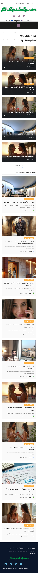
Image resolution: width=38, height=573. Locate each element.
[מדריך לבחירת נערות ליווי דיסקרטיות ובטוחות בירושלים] (19, 350)
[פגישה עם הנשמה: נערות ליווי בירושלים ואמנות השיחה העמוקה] (19, 513)
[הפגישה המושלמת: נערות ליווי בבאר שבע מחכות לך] (19, 152)
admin (30, 210)
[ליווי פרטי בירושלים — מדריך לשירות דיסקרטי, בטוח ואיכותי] (19, 267)
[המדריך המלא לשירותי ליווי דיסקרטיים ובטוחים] (19, 130)
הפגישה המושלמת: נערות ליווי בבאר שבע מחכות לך (20, 156)
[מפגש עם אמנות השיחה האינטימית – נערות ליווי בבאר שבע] (19, 309)
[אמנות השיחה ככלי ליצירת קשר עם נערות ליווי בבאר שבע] (19, 473)
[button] (18, 25)
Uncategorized (29, 58)
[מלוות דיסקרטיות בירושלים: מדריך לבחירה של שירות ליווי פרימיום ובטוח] (19, 226)
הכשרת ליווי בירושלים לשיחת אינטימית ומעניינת (21, 112)
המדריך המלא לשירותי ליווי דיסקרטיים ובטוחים (22, 134)
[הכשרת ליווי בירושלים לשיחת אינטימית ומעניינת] (19, 107)
